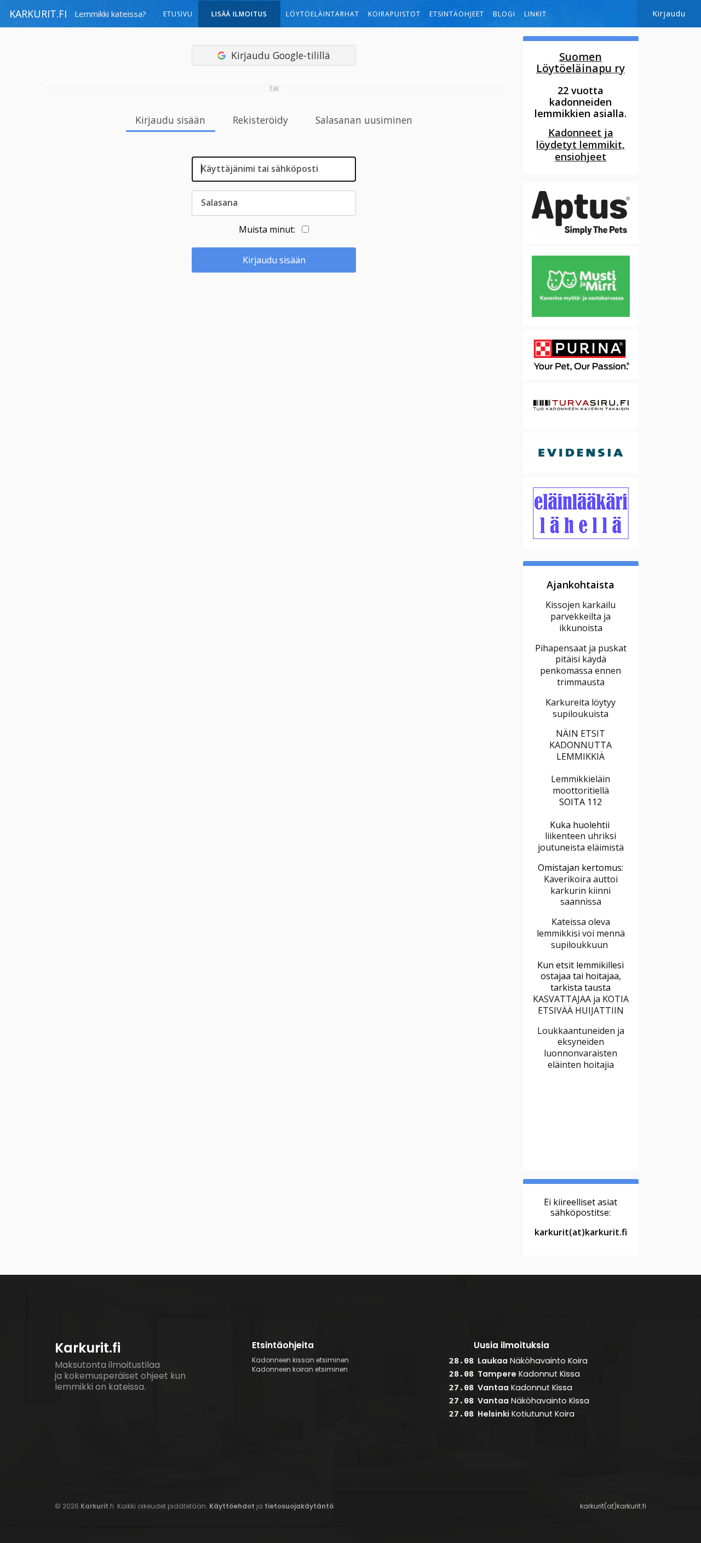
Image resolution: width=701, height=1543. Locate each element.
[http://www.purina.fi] (581, 378)
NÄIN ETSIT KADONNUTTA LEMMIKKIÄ (580, 744)
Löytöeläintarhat (322, 14)
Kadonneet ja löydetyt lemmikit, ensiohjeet (580, 144)
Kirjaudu (669, 13)
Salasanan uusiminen (363, 120)
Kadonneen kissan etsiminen (300, 1360)
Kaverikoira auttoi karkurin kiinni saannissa (581, 890)
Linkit (535, 14)
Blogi (504, 14)
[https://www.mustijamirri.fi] (581, 325)
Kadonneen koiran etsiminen (300, 1369)
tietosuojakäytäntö (299, 1506)
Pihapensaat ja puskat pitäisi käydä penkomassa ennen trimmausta (581, 665)
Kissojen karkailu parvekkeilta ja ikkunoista (580, 616)
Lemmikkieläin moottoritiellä (580, 784)
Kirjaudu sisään (170, 120)
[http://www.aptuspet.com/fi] (581, 242)
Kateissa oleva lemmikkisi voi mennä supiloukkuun (581, 933)
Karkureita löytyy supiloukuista (580, 708)
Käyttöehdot (232, 1506)
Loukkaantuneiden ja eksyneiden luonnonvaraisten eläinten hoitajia (580, 1048)
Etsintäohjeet (456, 14)
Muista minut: (267, 229)
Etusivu (178, 14)
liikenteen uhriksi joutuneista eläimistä (581, 841)
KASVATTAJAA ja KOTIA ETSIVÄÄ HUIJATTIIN (581, 1004)
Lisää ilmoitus (239, 14)
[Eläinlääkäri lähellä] (581, 547)
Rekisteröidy (260, 120)
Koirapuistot (394, 14)
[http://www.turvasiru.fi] (581, 427)
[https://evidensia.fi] (581, 472)
